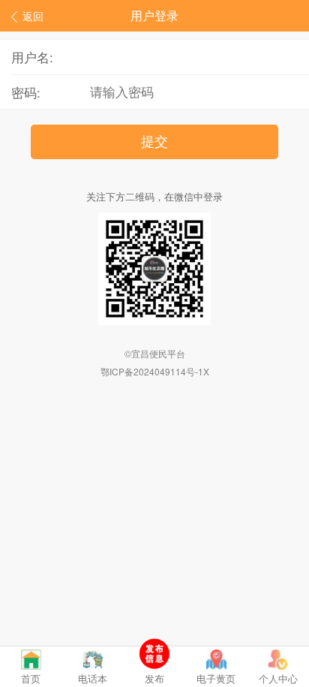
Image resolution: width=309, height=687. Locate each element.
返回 (33, 15)
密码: (25, 92)
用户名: (32, 56)
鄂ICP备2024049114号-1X (154, 371)
